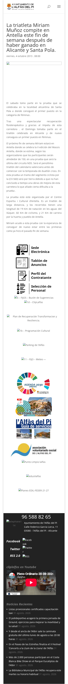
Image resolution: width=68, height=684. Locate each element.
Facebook (13, 541)
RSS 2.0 (15, 556)
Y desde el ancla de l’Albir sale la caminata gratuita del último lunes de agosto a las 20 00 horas (34, 635)
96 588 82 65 (36, 516)
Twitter (15, 549)
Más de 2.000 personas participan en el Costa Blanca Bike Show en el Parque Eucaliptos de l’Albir (34, 661)
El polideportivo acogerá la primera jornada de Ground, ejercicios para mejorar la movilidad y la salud (34, 622)
